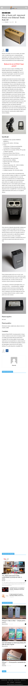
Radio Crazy (10, 680)
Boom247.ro (23, 680)
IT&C (3, 12)
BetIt (8, 682)
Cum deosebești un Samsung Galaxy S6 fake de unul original (14, 643)
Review (6, 12)
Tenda (9, 12)
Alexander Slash (4, 680)
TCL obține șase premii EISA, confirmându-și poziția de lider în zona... (12, 577)
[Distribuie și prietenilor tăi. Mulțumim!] (7, 50)
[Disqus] (14, 501)
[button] (26, 7)
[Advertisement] (14, 3)
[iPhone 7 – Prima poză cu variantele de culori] (14, 655)
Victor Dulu (4, 665)
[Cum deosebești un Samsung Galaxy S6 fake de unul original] (14, 634)
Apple (3, 618)
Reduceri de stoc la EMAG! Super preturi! (14, 65)
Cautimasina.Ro (18, 682)
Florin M (6, 22)
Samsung (3, 640)
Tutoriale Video (17, 680)
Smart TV (3, 573)
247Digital (12, 682)
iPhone (3, 660)
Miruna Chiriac (5, 624)
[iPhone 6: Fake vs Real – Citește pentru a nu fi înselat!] (14, 612)
